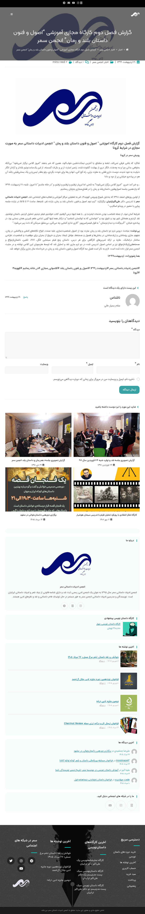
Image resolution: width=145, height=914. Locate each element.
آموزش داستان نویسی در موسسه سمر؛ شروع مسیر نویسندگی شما (86, 770)
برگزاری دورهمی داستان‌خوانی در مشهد (38, 515)
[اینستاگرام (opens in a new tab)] (78, 3)
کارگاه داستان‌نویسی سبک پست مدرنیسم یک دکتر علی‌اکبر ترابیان (90, 874)
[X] (72, 605)
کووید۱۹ (16, 268)
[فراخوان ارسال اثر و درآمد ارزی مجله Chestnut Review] (128, 725)
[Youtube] (110, 805)
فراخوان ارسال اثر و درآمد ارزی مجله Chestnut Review (91, 723)
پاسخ (25, 297)
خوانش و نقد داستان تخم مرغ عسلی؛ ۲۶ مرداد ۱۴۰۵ (93, 657)
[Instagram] (80, 605)
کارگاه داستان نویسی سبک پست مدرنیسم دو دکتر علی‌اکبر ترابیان (90, 889)
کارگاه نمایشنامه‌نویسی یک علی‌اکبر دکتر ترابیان (90, 862)
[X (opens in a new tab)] (81, 3)
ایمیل (89, 363)
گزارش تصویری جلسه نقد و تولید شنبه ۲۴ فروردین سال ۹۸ (107, 460)
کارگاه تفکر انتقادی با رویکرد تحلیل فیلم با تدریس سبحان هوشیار (106, 515)
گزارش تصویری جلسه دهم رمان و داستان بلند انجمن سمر (38, 460)
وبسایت (44, 364)
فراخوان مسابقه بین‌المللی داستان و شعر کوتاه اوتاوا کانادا (86, 760)
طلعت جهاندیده (122, 780)
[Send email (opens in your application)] (68, 3)
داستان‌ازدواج (14, 240)
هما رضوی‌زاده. (132, 256)
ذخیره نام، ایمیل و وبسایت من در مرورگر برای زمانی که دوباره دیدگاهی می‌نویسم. (93, 379)
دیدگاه (135, 329)
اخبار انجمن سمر (100, 62)
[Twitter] (11, 861)
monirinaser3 (123, 760)
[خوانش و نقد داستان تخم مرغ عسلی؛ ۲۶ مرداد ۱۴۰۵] (128, 659)
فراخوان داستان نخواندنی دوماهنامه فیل (93, 780)
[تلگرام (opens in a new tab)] (64, 3)
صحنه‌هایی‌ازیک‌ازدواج (129, 244)
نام (137, 363)
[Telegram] (64, 605)
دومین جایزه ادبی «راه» (107, 701)
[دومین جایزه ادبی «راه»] (128, 703)
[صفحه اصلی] (127, 50)
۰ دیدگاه (102, 661)
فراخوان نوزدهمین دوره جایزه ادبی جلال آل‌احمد (95, 679)
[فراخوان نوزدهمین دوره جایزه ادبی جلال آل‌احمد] (128, 681)
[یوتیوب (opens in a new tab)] (73, 3)
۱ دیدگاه (79, 62)
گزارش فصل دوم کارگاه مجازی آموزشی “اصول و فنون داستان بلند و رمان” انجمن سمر (56, 50)
